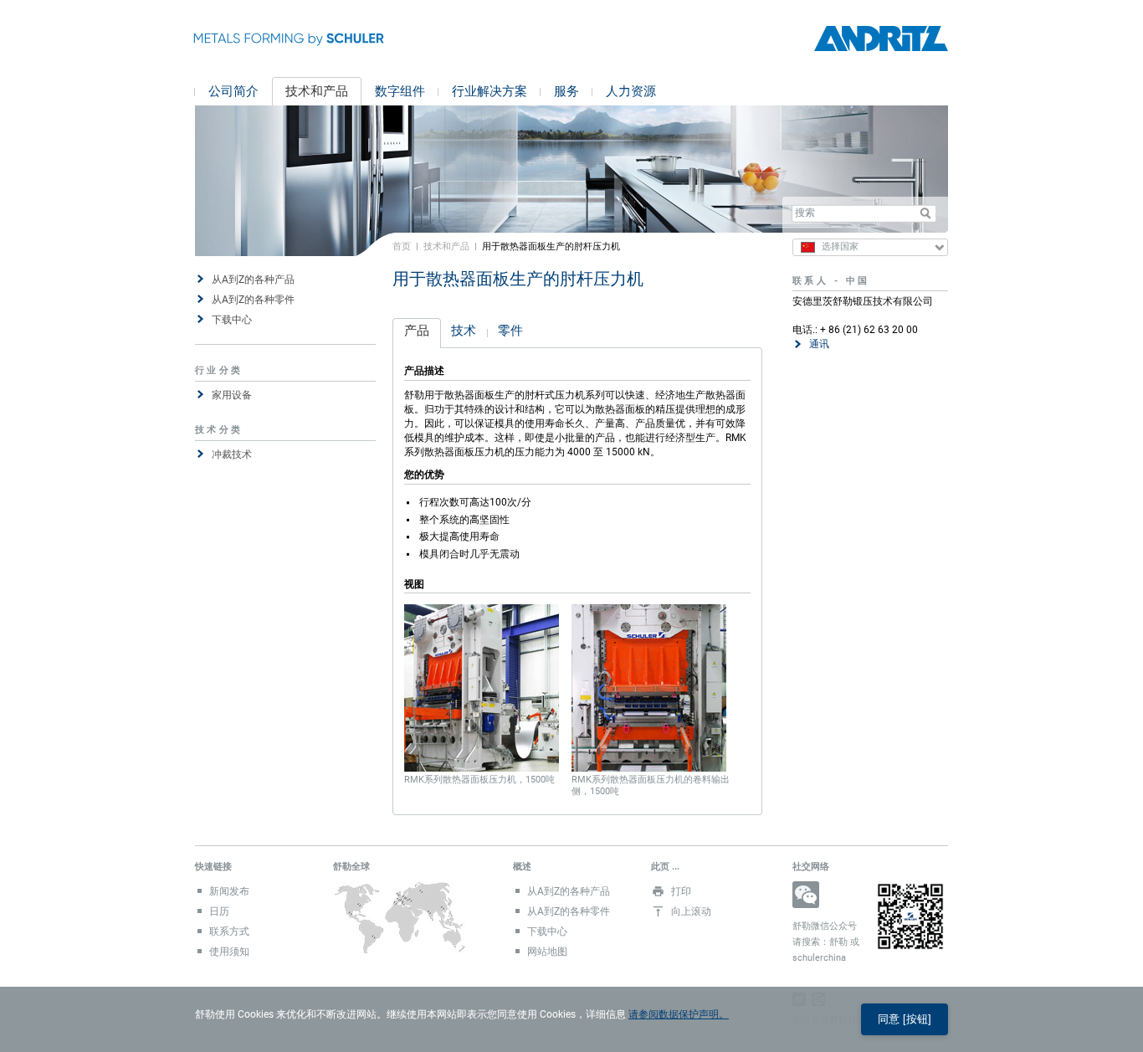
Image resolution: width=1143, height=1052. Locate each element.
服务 (566, 91)
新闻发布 (229, 891)
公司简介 (233, 91)
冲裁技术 (232, 454)
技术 (463, 330)
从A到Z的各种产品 (253, 279)
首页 (401, 246)
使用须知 (229, 951)
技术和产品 (316, 91)
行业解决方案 (489, 91)
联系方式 (229, 931)
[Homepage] (881, 39)
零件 (510, 330)
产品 (416, 330)
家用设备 (232, 395)
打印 (681, 891)
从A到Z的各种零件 (253, 299)
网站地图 (547, 951)
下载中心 (232, 320)
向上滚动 (691, 911)
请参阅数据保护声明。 (678, 1014)
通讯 (819, 344)
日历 (219, 911)
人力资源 (631, 91)
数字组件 (400, 91)
